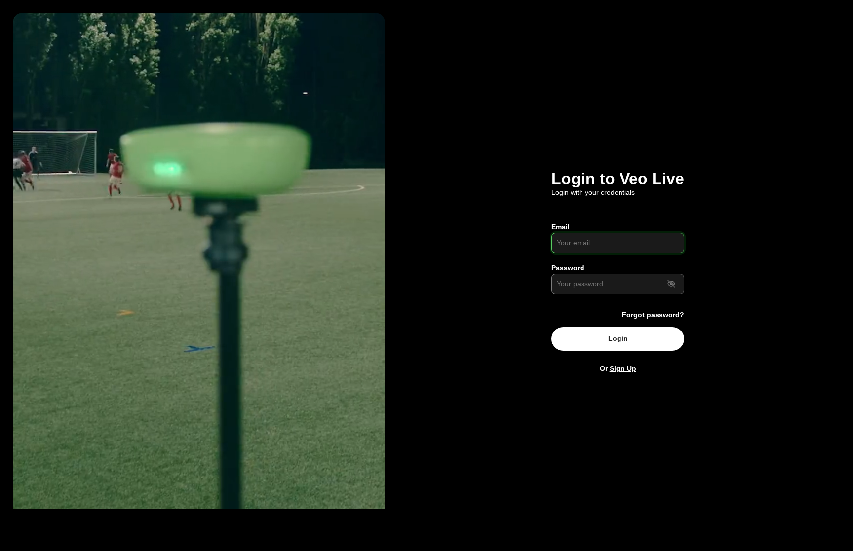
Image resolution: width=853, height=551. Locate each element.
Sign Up (623, 368)
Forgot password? (653, 315)
